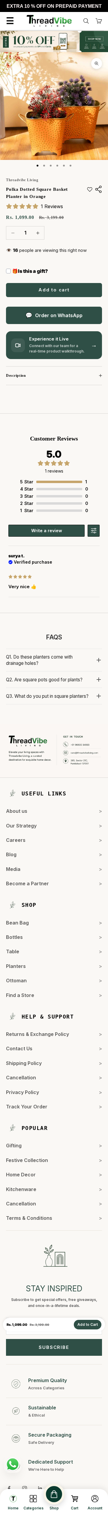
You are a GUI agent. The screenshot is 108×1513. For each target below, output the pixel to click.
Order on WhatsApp (58, 315)
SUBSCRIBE (54, 1347)
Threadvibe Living (22, 180)
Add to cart (54, 290)
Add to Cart (87, 1324)
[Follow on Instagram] (25, 1488)
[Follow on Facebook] (9, 1488)
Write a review (46, 530)
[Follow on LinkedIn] (40, 1488)
